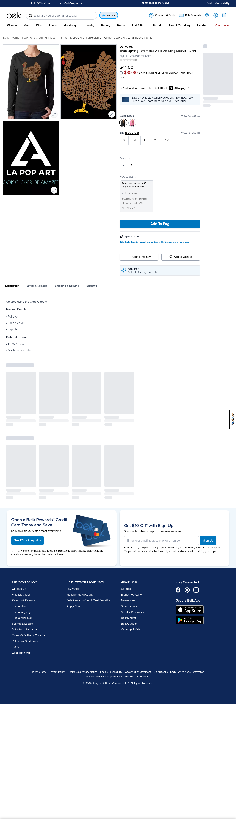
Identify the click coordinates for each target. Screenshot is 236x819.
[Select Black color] (123, 123)
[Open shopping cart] (224, 15)
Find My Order (21, 595)
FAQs (15, 647)
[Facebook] (178, 590)
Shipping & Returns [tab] (67, 286)
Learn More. (153, 101)
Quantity (125, 158)
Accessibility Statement (138, 671)
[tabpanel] (118, 326)
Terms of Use (39, 671)
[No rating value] (127, 60)
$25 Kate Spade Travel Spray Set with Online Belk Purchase (155, 242)
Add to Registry (141, 256)
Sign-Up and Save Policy (166, 547)
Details (124, 77)
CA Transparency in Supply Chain (103, 676)
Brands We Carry (131, 595)
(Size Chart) (132, 132)
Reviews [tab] (91, 286)
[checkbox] (121, 72)
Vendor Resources (132, 612)
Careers (126, 589)
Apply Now (89, 3)
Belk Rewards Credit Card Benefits (88, 600)
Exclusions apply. (211, 547)
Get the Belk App (188, 600)
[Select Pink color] (132, 123)
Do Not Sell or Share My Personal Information (179, 671)
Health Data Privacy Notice (82, 671)
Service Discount (22, 624)
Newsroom (128, 600)
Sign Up (208, 540)
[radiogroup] (160, 140)
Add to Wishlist (183, 256)
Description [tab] (12, 286)
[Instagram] (196, 590)
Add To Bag (159, 224)
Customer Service (25, 582)
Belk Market (128, 618)
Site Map (129, 676)
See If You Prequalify (27, 540)
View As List (188, 116)
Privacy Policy (57, 671)
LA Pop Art (126, 46)
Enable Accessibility (218, 3)
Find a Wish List (22, 618)
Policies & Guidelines (25, 641)
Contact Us (19, 589)
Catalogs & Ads (21, 653)
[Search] (30, 16)
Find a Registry (21, 612)
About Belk (129, 582)
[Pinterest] (187, 590)
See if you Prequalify (173, 101)
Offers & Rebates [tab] (37, 286)
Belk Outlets (129, 624)
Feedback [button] (142, 676)
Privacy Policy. (195, 547)
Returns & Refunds (23, 600)
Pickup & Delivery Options (28, 635)
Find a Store (19, 606)
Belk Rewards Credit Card (85, 582)
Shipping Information (25, 629)
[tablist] (118, 286)
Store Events (129, 606)
